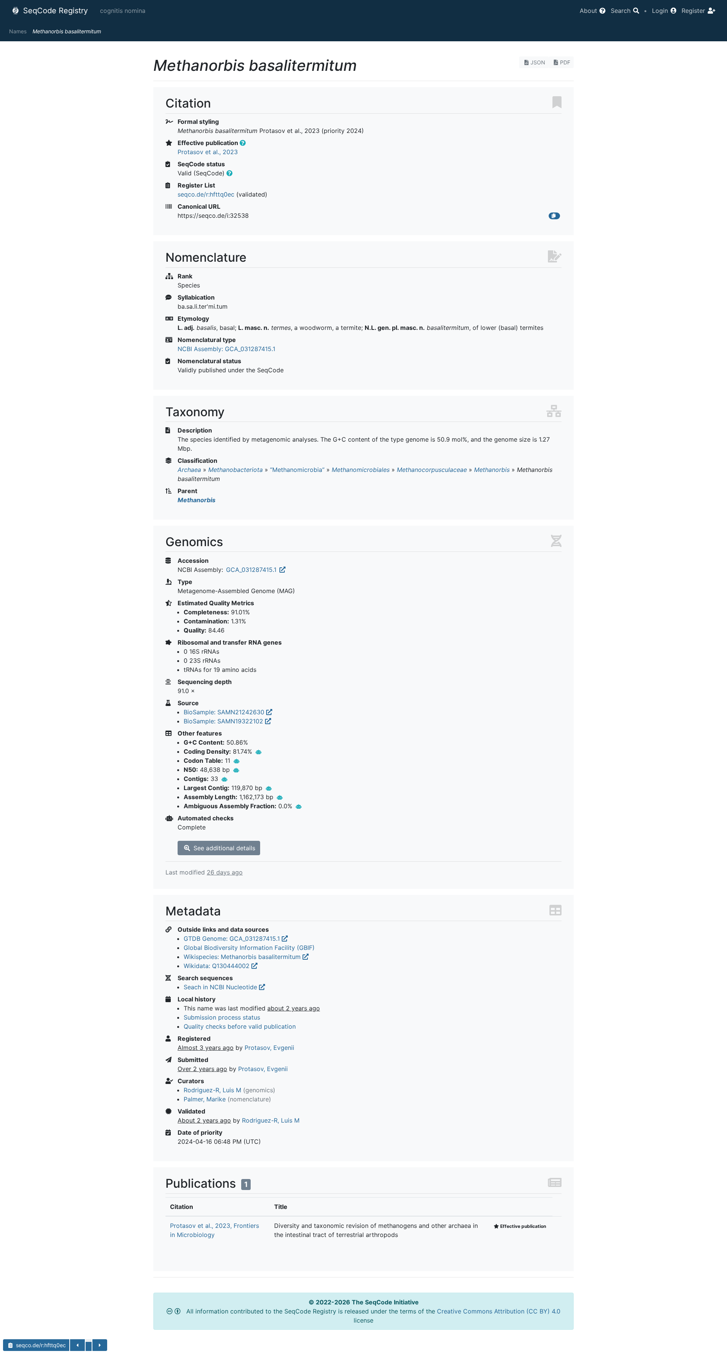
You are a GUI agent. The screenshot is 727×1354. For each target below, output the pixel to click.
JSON (537, 62)
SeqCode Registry (54, 10)
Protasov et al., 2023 (208, 152)
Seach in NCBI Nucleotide (221, 987)
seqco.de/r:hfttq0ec (206, 194)
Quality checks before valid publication (240, 1026)
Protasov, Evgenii (269, 1047)
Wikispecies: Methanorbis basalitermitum (243, 956)
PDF (565, 62)
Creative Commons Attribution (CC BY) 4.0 (498, 1311)
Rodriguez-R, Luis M (212, 1090)
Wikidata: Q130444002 (217, 966)
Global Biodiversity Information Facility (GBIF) (249, 947)
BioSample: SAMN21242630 (225, 712)
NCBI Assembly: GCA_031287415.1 (226, 349)
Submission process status (222, 1017)
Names (18, 31)
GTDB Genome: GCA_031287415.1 (233, 938)
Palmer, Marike (205, 1099)
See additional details (223, 848)
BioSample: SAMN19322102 (224, 721)
